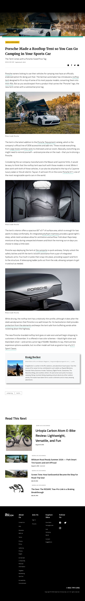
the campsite (41, 250)
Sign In (34, 520)
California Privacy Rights (21, 551)
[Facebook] (60, 523)
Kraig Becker (9, 62)
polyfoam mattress (50, 233)
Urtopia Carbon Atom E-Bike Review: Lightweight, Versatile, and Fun (56, 435)
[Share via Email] (78, 65)
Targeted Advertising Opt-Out (22, 573)
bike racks (28, 148)
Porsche (8, 73)
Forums (34, 524)
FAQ (20, 526)
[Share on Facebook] (71, 65)
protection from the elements (18, 325)
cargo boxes (15, 148)
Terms (20, 537)
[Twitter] (65, 523)
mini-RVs (9, 83)
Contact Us (22, 522)
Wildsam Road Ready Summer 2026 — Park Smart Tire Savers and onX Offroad (53, 461)
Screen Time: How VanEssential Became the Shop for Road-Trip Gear (54, 476)
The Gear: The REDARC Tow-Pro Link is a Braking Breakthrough (52, 491)
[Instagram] (60, 528)
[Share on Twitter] (74, 65)
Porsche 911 (68, 172)
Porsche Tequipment (46, 142)
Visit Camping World (48, 532)
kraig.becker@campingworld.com (59, 361)
